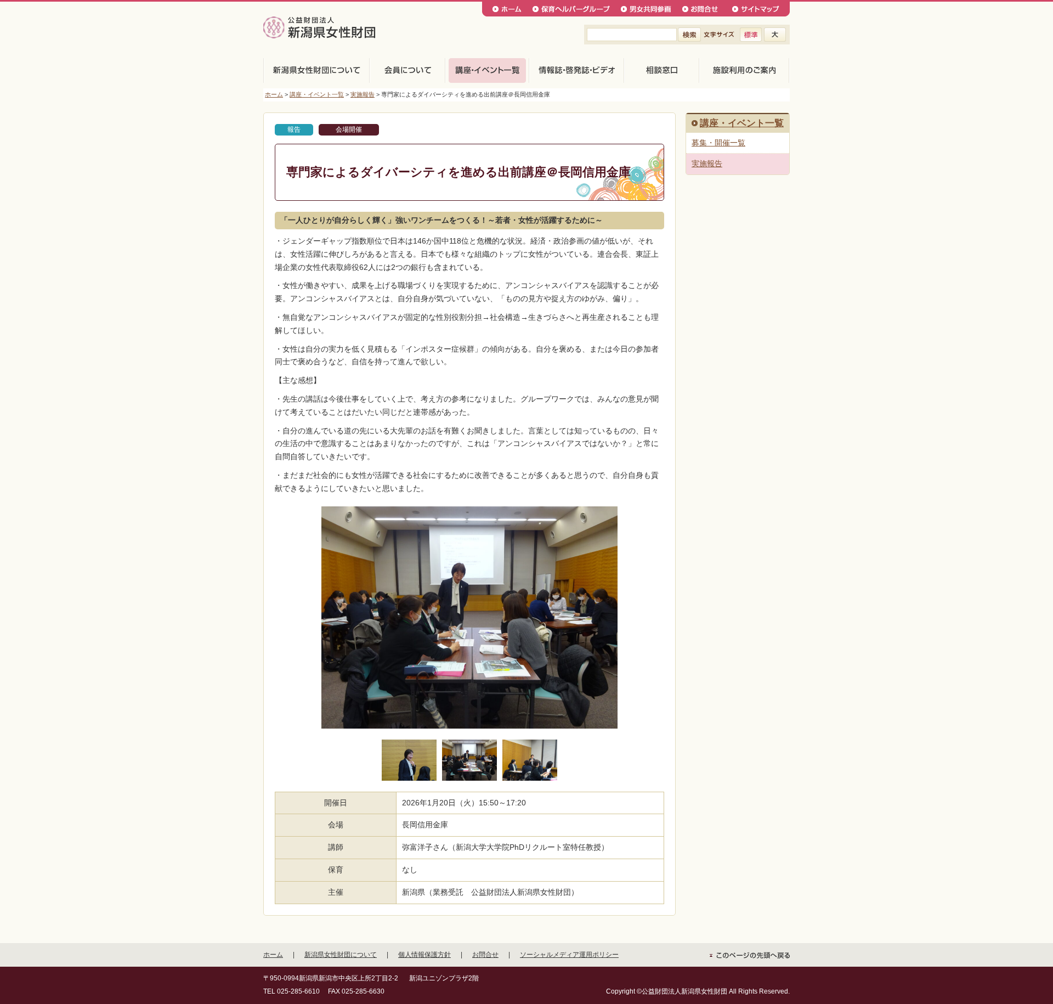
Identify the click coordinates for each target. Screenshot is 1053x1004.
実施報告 (362, 94)
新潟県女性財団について (340, 954)
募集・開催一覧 (718, 142)
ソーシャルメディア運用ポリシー (569, 954)
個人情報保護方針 (424, 954)
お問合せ (485, 954)
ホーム (274, 94)
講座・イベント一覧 (317, 94)
